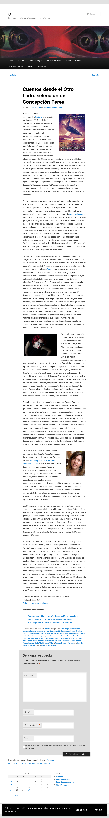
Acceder (59, 776)
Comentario (29, 675)
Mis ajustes (81, 810)
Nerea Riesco (50, 640)
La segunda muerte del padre (57, 638)
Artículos (20, 60)
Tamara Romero (61, 643)
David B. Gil (55, 633)
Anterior (12, 75)
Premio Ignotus (28, 643)
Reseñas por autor (54, 60)
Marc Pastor (27, 640)
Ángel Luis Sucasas (72, 628)
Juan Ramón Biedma (64, 636)
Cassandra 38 (55, 631)
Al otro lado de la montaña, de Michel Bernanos (50, 619)
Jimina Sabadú (28, 636)
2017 (62, 628)
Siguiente (96, 75)
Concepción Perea (68, 631)
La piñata (42, 638)
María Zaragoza (38, 640)
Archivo (68, 60)
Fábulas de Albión (67, 633)
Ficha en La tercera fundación (35, 603)
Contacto (30, 66)
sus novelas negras (77, 214)
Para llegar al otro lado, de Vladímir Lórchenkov (50, 622)
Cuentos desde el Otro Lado (39, 633)
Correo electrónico (32, 725)
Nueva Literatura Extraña (66, 640)
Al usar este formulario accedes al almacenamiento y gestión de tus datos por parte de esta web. (55, 747)
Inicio (11, 60)
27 (29, 790)
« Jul (16, 795)
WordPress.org (62, 785)
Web (26, 738)
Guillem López (79, 633)
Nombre (28, 712)
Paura (78, 640)
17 (11, 787)
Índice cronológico (35, 60)
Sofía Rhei (39, 643)
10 (11, 784)
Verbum (71, 643)
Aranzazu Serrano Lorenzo (33, 631)
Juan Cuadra (51, 636)
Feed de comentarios (65, 782)
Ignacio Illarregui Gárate (53, 107)
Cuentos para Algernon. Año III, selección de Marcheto (53, 616)
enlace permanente (48, 645)
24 (11, 790)
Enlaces (78, 60)
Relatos (48, 628)
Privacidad (42, 66)
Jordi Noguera (40, 636)
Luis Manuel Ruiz (75, 638)
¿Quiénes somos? (16, 66)
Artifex (46, 631)
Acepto (98, 810)
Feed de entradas (63, 779)
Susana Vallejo (48, 643)
